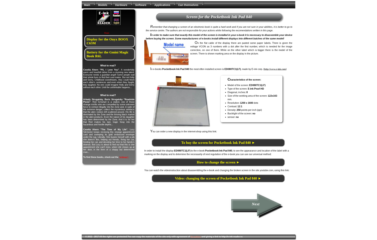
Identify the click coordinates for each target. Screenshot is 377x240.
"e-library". (124, 157)
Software (140, 5)
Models (102, 5)
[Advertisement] (169, 212)
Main (87, 5)
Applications (162, 5)
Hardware (121, 5)
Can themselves (188, 5)
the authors (196, 237)
